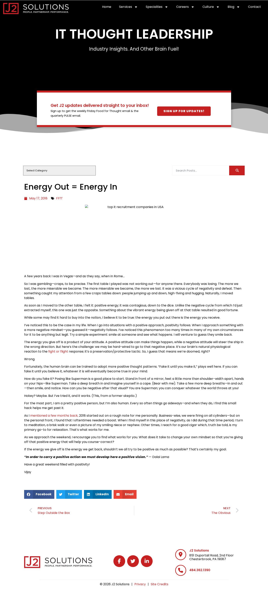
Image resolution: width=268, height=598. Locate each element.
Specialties (159, 8)
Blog (236, 8)
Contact (256, 8)
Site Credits (159, 584)
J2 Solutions (199, 550)
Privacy (140, 584)
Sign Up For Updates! (183, 111)
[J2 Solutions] (180, 554)
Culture (213, 8)
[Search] (237, 170)
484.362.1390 (199, 570)
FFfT (59, 198)
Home (108, 8)
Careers (187, 8)
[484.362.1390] (180, 570)
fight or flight (58, 351)
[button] (39, 494)
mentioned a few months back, (54, 415)
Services (130, 8)
